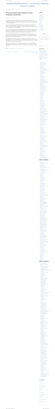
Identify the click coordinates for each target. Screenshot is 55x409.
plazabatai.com (42, 187)
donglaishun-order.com (43, 222)
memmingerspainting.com (43, 111)
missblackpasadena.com (43, 293)
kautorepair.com (42, 197)
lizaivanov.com (42, 276)
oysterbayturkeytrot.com (43, 310)
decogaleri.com (42, 191)
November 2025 (41, 17)
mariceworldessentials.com (43, 224)
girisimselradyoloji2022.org (43, 172)
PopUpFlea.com (42, 98)
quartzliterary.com (42, 216)
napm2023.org (42, 149)
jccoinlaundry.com (42, 196)
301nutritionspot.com (43, 348)
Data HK (40, 381)
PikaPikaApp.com (42, 85)
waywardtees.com (42, 67)
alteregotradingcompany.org (44, 141)
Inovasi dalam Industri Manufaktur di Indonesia (12, 51)
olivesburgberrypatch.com (44, 313)
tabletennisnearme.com (43, 255)
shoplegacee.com (42, 93)
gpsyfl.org (41, 259)
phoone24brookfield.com (43, 239)
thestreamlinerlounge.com (44, 360)
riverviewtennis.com (42, 248)
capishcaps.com (42, 258)
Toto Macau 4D (41, 383)
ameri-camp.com (42, 105)
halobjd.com (41, 83)
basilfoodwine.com (43, 340)
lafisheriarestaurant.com (43, 225)
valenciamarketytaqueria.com (44, 295)
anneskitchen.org (42, 294)
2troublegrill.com (42, 320)
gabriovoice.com (42, 285)
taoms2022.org (42, 178)
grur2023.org (42, 147)
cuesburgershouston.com (44, 269)
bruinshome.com (42, 307)
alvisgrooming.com (42, 234)
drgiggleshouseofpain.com (43, 114)
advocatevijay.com (42, 137)
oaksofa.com (41, 256)
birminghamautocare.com (43, 230)
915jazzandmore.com (43, 226)
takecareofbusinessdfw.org (44, 86)
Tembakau (16, 9)
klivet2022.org (42, 176)
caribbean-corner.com (43, 342)
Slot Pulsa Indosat (41, 401)
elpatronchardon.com (43, 221)
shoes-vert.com (42, 193)
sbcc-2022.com (42, 144)
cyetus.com (41, 134)
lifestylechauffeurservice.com (44, 117)
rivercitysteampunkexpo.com (44, 344)
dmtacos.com (42, 271)
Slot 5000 (40, 390)
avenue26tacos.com (43, 290)
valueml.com (41, 99)
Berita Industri (8, 9)
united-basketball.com (43, 299)
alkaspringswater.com (43, 212)
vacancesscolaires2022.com (43, 158)
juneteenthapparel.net (43, 370)
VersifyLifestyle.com (42, 88)
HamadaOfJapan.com (43, 87)
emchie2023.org (42, 171)
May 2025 (40, 22)
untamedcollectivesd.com (43, 325)
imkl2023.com (42, 152)
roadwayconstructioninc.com (44, 241)
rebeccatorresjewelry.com (43, 100)
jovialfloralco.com (42, 121)
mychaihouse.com (42, 233)
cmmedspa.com (42, 337)
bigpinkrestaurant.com (43, 109)
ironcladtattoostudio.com (43, 306)
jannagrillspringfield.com (43, 219)
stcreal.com (41, 97)
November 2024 (41, 28)
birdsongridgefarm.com (43, 351)
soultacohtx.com (42, 257)
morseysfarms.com (42, 247)
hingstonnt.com (42, 71)
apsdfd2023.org (42, 150)
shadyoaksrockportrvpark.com (44, 195)
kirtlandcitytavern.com (43, 347)
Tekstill (13, 9)
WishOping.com (42, 92)
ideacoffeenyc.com (42, 200)
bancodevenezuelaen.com (43, 69)
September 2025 (41, 18)
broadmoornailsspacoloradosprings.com (46, 292)
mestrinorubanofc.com (43, 361)
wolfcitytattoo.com (43, 309)
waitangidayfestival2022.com (44, 157)
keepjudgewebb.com (43, 334)
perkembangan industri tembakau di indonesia (18, 48)
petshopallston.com (43, 289)
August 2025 (41, 19)
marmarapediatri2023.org (43, 170)
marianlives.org (42, 66)
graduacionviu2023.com (43, 302)
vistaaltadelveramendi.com (44, 267)
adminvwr (15, 17)
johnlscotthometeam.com (43, 122)
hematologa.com (42, 275)
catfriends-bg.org (42, 65)
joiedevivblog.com (42, 352)
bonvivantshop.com (42, 94)
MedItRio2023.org (42, 155)
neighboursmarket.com (43, 356)
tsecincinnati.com (42, 185)
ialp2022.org (41, 175)
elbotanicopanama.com (43, 194)
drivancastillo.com (42, 336)
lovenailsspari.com (42, 214)
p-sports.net (42, 287)
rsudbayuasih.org (42, 368)
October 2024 (41, 29)
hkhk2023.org (42, 148)
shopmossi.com (42, 324)
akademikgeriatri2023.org (43, 169)
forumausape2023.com (43, 151)
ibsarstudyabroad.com (43, 183)
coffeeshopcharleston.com (43, 210)
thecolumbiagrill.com (43, 166)
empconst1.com (42, 107)
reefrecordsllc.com (43, 296)
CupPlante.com (42, 95)
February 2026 (41, 14)
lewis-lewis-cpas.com (43, 132)
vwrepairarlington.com (43, 263)
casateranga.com (42, 321)
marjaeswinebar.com (43, 198)
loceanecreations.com (43, 350)
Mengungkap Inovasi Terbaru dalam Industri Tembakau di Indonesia (43, 58)
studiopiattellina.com (43, 218)
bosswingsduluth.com (43, 229)
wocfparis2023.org (42, 163)
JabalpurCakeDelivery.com (43, 82)
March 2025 (41, 24)
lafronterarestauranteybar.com (44, 311)
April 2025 (40, 23)
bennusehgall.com (42, 184)
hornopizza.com (42, 273)
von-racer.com (42, 209)
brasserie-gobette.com (43, 245)
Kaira (10, 408)
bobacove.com (42, 238)
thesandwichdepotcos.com (43, 113)
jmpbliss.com (41, 101)
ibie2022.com (41, 143)
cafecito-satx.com (42, 301)
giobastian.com (42, 315)
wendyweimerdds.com (43, 104)
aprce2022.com (42, 142)
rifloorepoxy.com (42, 317)
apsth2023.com (42, 154)
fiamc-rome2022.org (42, 223)
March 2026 (41, 13)
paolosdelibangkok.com (43, 237)
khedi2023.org (42, 168)
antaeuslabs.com (42, 90)
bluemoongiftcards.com (43, 343)
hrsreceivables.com (42, 106)
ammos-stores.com (43, 349)
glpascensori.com (42, 316)
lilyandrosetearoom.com (43, 312)
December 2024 (41, 27)
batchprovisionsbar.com (43, 244)
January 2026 (41, 15)
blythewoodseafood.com (43, 236)
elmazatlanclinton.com (43, 199)
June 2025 (40, 21)
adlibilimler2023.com (43, 138)
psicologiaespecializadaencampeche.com (46, 270)
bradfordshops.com (42, 135)
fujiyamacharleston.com (43, 220)
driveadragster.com (43, 274)
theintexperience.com (43, 63)
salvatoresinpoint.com (43, 120)
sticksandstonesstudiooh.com (44, 322)
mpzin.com (41, 96)
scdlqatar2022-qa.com (43, 165)
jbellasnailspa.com (42, 232)
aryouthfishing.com (43, 298)
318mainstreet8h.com (43, 213)
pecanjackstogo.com (43, 303)
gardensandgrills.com (43, 339)
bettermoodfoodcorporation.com (44, 70)
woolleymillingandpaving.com (44, 318)
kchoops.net (42, 345)
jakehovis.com (42, 228)
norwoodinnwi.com (43, 355)
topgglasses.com (42, 291)
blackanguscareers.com (43, 357)
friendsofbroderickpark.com (44, 217)
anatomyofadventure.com (44, 335)
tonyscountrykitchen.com (43, 231)
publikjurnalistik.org (43, 369)
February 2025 (41, 25)
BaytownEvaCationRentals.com (44, 81)
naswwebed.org (42, 139)
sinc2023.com (42, 164)
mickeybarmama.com (43, 240)
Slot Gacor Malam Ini (42, 399)
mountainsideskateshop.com (44, 346)
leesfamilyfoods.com (43, 131)
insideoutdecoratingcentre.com (44, 119)
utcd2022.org (42, 173)
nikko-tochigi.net (42, 341)
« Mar (40, 42)
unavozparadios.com (43, 192)
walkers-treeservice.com (43, 323)
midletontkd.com (42, 338)
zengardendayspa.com (43, 304)
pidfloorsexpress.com (43, 68)
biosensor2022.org (42, 174)
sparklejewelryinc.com (43, 305)
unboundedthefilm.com (43, 64)
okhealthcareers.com (43, 62)
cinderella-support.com (43, 108)
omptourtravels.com (43, 365)
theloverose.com (42, 284)
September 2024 (41, 30)
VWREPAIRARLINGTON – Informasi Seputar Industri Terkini (27, 5)
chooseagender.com (42, 72)
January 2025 (41, 26)
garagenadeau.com (42, 116)
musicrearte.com (42, 246)
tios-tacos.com (42, 300)
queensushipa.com (42, 103)
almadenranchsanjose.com (43, 136)
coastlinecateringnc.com (43, 268)
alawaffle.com (42, 297)
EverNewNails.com (42, 118)
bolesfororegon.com (43, 358)
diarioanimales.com (42, 190)
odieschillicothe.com (42, 201)
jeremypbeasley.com (43, 112)
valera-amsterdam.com (43, 353)
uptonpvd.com (42, 319)
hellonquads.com (42, 189)
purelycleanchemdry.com (43, 91)
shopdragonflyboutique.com (44, 242)
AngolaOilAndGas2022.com (43, 145)
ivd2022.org (41, 181)
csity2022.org (42, 182)
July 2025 (40, 20)
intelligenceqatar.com (43, 84)
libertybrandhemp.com (43, 354)
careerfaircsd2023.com (43, 153)
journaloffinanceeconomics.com (44, 372)
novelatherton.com (43, 362)
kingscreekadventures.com (43, 89)
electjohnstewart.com (43, 364)
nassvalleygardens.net (43, 363)
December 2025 (41, 16)
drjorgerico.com (42, 102)
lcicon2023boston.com (43, 156)
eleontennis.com (42, 133)
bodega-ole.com (42, 359)
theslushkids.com (42, 314)
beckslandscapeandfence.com (44, 266)
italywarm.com (42, 371)
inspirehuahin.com (42, 110)
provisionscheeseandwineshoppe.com (45, 167)
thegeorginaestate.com (43, 235)
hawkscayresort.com (43, 188)
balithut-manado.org (43, 140)
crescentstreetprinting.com (44, 272)
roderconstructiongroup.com (44, 186)
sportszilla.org (42, 243)
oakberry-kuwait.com (43, 215)
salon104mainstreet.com (43, 211)
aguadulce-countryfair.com (43, 227)
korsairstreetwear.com (43, 288)
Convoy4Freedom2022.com (43, 146)
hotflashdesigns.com (43, 115)
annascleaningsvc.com (43, 308)
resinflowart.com (42, 286)
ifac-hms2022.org (42, 177)
